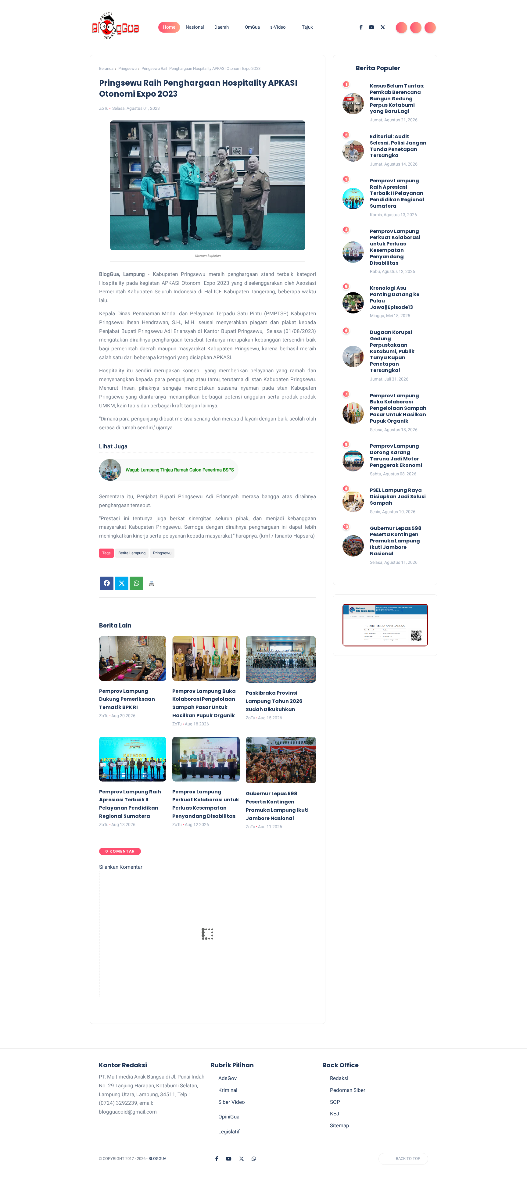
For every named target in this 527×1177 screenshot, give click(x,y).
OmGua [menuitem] (252, 27)
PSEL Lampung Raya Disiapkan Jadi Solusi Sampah (398, 496)
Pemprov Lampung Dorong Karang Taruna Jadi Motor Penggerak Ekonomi (396, 455)
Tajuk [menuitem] (307, 27)
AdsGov (227, 1078)
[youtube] (371, 27)
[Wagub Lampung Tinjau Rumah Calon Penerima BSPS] (110, 470)
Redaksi (339, 1078)
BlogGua (157, 1158)
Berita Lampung (131, 553)
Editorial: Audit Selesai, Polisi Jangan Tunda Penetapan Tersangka (398, 146)
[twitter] (382, 27)
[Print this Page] (151, 583)
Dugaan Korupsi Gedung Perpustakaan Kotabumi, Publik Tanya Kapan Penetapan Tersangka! (392, 351)
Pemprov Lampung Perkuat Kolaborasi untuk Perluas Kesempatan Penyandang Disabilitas (395, 247)
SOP (335, 1102)
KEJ (334, 1114)
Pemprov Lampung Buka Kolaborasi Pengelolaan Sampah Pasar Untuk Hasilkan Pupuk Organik (398, 408)
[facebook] (361, 27)
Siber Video (231, 1102)
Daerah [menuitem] (221, 27)
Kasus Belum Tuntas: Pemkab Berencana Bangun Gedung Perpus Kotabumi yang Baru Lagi (397, 99)
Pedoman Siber (347, 1090)
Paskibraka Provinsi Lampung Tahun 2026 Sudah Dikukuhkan (274, 701)
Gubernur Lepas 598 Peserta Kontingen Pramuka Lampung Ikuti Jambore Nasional (395, 541)
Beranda (106, 68)
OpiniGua (228, 1117)
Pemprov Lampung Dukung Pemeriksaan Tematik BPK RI (127, 699)
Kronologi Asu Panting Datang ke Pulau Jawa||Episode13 (394, 297)
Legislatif (229, 1132)
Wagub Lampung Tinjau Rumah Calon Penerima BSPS (180, 470)
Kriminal (227, 1090)
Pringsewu (127, 68)
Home (169, 27)
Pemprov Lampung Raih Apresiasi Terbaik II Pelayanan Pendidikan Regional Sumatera (397, 193)
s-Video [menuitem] (278, 27)
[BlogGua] (115, 27)
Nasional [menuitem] (195, 27)
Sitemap (339, 1125)
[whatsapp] (254, 1159)
